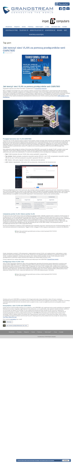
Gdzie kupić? (39, 26)
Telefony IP (23, 30)
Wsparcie (17, 26)
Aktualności (8, 26)
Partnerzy (30, 26)
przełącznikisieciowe (17, 325)
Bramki (59, 30)
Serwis (24, 26)
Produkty (19, 332)
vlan (26, 325)
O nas (47, 26)
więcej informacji (57, 460)
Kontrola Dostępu (36, 34)
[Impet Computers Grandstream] (28, 9)
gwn (7, 325)
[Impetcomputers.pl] (55, 21)
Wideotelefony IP (36, 30)
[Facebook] (60, 9)
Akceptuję (66, 460)
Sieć (65, 30)
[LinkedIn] (64, 9)
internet (10, 325)
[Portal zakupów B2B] (68, 9)
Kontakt (64, 26)
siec (23, 325)
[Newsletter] (62, 4)
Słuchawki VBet (55, 26)
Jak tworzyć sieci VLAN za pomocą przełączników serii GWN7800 (34, 49)
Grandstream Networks (41, 88)
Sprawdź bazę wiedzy (52, 259)
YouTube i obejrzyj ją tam (10, 317)
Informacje (9, 321)
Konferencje (50, 30)
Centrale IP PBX (12, 30)
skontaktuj (13, 319)
